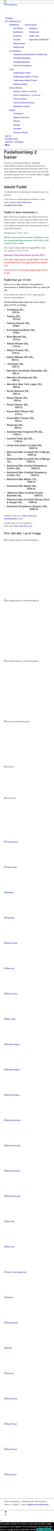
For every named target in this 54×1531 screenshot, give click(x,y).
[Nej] (52, 1530)
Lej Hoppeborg (15, 51)
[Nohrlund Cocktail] (22, 1120)
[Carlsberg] (22, 917)
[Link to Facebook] (5, 1514)
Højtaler (12, 110)
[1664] (22, 1019)
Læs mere (46, 1530)
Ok (39, 1530)
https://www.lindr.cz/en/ (23, 526)
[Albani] (22, 943)
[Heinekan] (22, 892)
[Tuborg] (22, 867)
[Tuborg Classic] (22, 841)
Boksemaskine (31, 24)
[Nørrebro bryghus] (22, 1044)
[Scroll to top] (0, 1520)
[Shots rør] (22, 1221)
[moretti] (22, 1348)
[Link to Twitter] (6, 1511)
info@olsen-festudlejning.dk (37, 1504)
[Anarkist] (22, 1272)
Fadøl (11, 69)
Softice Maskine (15, 87)
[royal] (22, 1322)
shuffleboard (14, 24)
